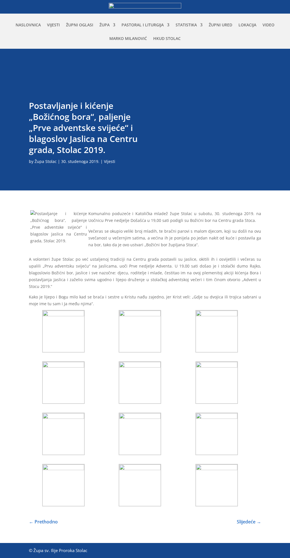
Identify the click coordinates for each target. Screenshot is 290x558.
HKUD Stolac (167, 39)
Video (268, 25)
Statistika (186, 25)
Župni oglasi (79, 25)
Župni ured (220, 25)
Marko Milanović (128, 39)
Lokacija (247, 25)
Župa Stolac (46, 161)
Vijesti (53, 25)
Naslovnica (28, 25)
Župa (104, 25)
